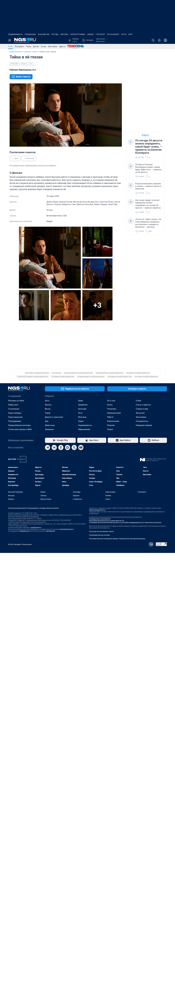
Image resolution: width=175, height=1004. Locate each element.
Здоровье (49, 429)
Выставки (52, 46)
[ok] (60, 447)
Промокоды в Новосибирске (91, 377)
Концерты (19, 46)
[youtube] (80, 447)
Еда (46, 421)
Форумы (64, 34)
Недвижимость (15, 34)
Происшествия (114, 413)
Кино (10, 46)
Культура (82, 409)
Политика (111, 409)
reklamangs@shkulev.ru (97, 510)
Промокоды (30, 34)
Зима (80, 400)
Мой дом (82, 417)
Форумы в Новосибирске (37, 373)
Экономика (141, 417)
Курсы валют (113, 34)
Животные (50, 425)
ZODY (130, 34)
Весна (47, 409)
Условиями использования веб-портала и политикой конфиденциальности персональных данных (125, 522)
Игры (123, 34)
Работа (110, 417)
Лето (80, 413)
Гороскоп (100, 34)
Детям (36, 46)
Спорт (43, 46)
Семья (110, 429)
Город (47, 413)
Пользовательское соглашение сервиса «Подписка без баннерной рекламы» (117, 539)
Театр (28, 46)
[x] (74, 447)
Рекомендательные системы (99, 535)
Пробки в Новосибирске (138, 373)
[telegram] (47, 447)
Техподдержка (14, 421)
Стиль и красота (143, 405)
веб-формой (50, 531)
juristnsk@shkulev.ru (66, 529)
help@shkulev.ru (24, 531)
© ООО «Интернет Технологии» (20, 544)
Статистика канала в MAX (20, 429)
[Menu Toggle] (10, 40)
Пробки (88, 40)
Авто (47, 400)
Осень (110, 405)
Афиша (90, 34)
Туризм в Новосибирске (62, 377)
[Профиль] (165, 40)
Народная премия (144, 425)
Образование (84, 429)
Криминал (83, 405)
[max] (67, 447)
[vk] (54, 447)
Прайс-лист (13, 405)
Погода (55, 34)
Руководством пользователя (99, 519)
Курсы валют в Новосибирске (78, 373)
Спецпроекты (142, 421)
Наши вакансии (15, 417)
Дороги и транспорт (54, 417)
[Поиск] (153, 40)
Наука (81, 421)
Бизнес (48, 405)
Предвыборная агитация (19, 425)
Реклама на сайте (16, 400)
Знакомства (43, 34)
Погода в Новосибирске (146, 377)
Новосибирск (16, 52)
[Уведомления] (159, 40)
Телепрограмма (77, 34)
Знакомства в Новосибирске (109, 373)
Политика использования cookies (101, 531)
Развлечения (113, 421)
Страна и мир (142, 409)
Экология (140, 413)
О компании (13, 409)
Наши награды (14, 413)
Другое (62, 46)
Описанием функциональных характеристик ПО (106, 521)
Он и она (111, 400)
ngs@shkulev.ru (36, 527)
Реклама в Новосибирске (120, 377)
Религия (111, 425)
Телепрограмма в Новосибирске (32, 377)
